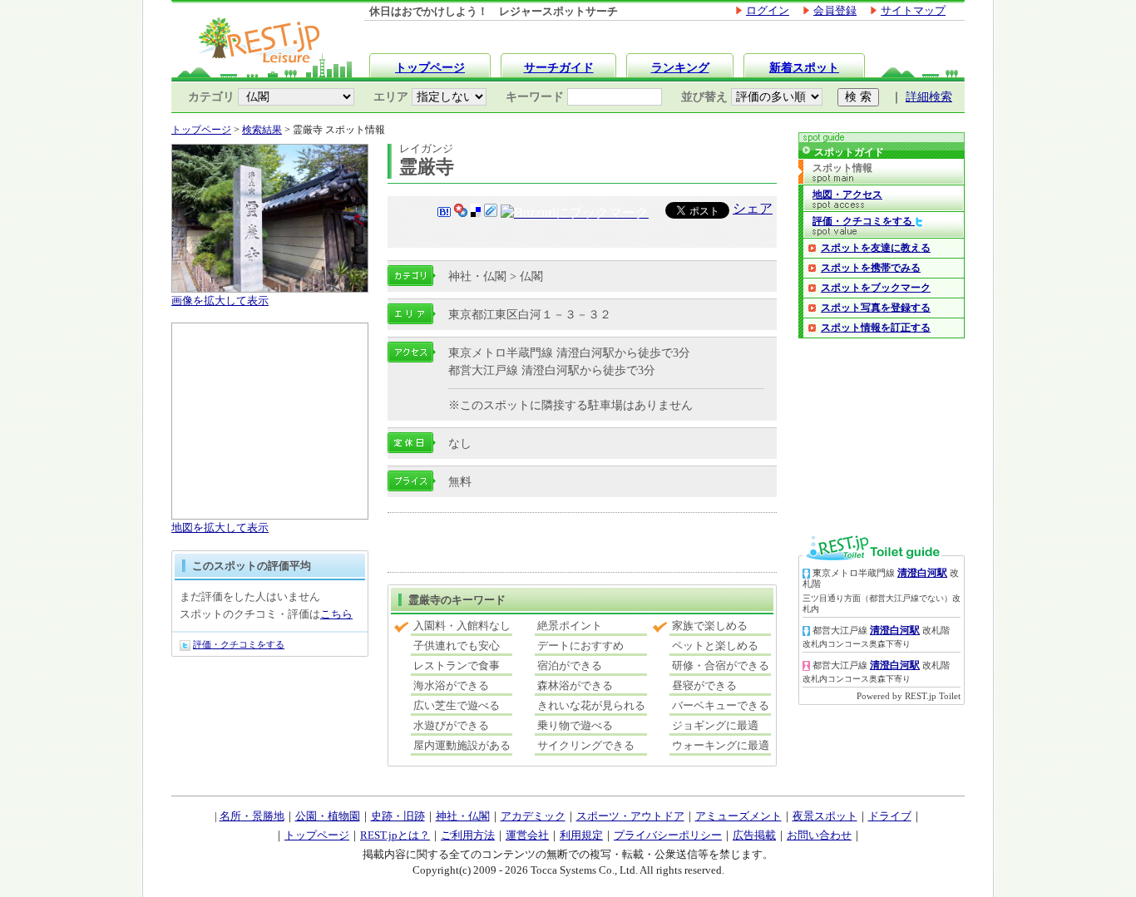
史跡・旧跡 (398, 816)
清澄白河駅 (922, 573)
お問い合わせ (819, 835)
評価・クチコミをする (238, 644)
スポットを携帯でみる (871, 268)
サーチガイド (559, 67)
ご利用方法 (468, 835)
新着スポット (804, 67)
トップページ (430, 67)
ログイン (767, 11)
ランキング (680, 67)
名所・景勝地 (252, 816)
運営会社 (527, 835)
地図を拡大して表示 (220, 528)
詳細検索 (929, 97)
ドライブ (889, 816)
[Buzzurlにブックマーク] (575, 214)
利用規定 (581, 835)
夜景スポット (825, 816)
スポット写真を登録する (876, 307)
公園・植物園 (327, 816)
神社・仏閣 (463, 816)
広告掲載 (754, 835)
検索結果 (262, 130)
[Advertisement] (582, 544)
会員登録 (835, 11)
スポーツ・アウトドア (630, 816)
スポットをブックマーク (876, 287)
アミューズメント (738, 816)
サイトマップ (913, 11)
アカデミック (533, 816)
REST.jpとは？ (395, 835)
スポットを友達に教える (876, 248)
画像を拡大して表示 (220, 301)
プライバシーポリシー (668, 835)
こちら (336, 614)
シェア (753, 208)
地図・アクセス (847, 194)
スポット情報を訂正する (876, 327)
